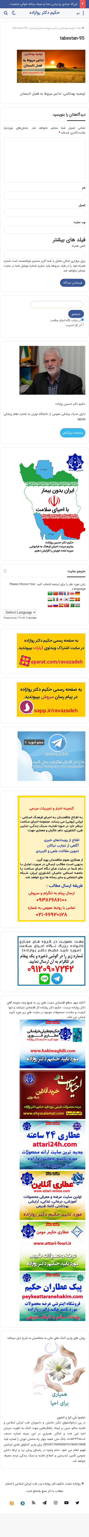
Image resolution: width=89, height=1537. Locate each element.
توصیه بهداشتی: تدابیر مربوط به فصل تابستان (51, 28)
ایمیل (82, 205)
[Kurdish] (72, 599)
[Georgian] (72, 593)
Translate (31, 617)
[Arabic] (50, 593)
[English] (61, 593)
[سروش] (22, 1503)
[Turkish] (66, 605)
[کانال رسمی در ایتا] (11, 1503)
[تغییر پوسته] (13, 15)
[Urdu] (72, 605)
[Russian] (55, 605)
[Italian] (55, 599)
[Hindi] (50, 599)
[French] (66, 593)
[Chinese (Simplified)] (55, 593)
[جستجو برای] (5, 15)
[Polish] (50, 605)
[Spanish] (61, 605)
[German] (77, 593)
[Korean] (66, 599)
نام (83, 188)
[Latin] (77, 599)
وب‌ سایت (79, 222)
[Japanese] (61, 599)
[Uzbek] (77, 605)
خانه (79, 28)
